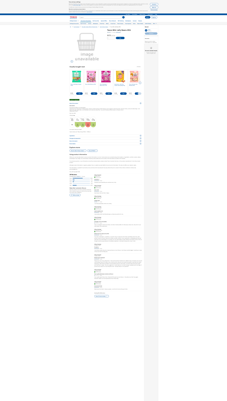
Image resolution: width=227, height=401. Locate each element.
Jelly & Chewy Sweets (104, 26)
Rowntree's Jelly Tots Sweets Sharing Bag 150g (120, 85)
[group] (77, 82)
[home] (70, 27)
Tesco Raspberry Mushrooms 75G (103, 85)
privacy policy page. (77, 5)
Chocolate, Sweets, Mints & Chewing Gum (89, 26)
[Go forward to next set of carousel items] (140, 83)
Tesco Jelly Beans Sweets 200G (76, 85)
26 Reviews (118, 32)
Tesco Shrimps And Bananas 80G (133, 85)
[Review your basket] (146, 30)
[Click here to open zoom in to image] (72, 61)
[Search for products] (123, 17)
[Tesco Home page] (73, 17)
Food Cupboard (76, 26)
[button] (127, 14)
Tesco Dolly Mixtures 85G (90, 84)
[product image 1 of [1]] (87, 46)
